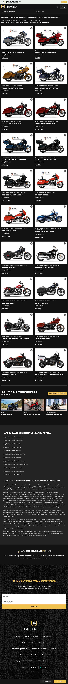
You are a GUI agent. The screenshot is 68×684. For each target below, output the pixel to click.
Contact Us (41, 642)
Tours (27, 636)
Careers (53, 649)
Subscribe (34, 606)
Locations (18, 636)
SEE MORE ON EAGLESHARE (57, 393)
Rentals (35, 636)
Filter (60, 681)
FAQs (23, 642)
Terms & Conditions (22, 655)
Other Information (46, 655)
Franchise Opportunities (20, 649)
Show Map (46, 681)
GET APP (64, 2)
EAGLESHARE (46, 636)
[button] (17, 42)
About (31, 642)
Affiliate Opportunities (39, 649)
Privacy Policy (34, 655)
